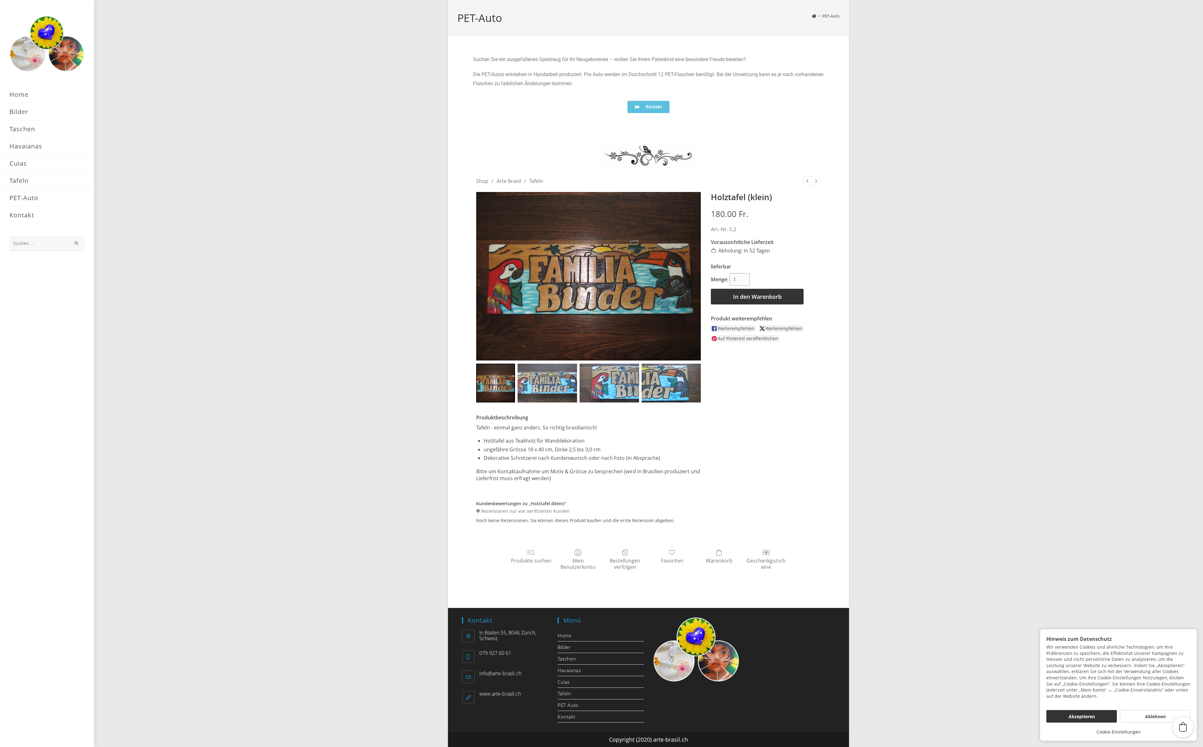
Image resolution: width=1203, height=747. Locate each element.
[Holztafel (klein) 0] (495, 383)
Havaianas (569, 670)
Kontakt (566, 716)
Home (564, 635)
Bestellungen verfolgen (625, 563)
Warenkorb (719, 560)
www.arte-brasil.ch (500, 693)
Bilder (564, 647)
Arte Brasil (509, 181)
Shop (482, 181)
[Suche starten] (77, 243)
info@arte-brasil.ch (500, 673)
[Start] (814, 16)
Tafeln (536, 181)
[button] (1183, 727)
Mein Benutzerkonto (578, 563)
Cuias (564, 682)
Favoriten (672, 560)
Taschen (567, 659)
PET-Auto (831, 16)
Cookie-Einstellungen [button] (1118, 732)
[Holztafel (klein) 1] (547, 383)
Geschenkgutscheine (766, 563)
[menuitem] (807, 180)
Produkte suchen (531, 560)
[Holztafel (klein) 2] (609, 383)
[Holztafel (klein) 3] (671, 383)
